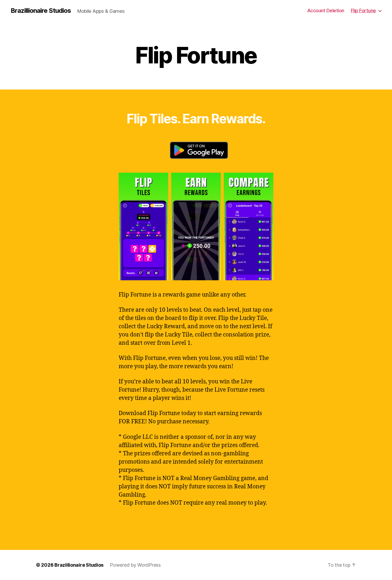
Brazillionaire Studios (41, 10)
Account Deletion (325, 10)
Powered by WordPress (135, 565)
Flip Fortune (363, 10)
